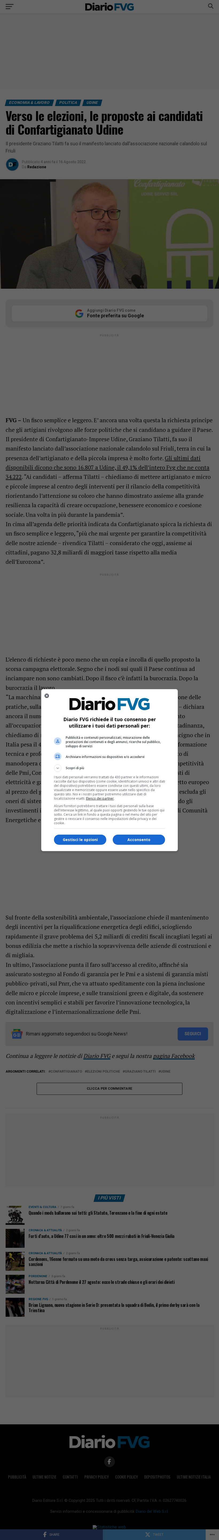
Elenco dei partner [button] (100, 798)
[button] (109, 768)
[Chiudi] (46, 695)
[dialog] (109, 770)
